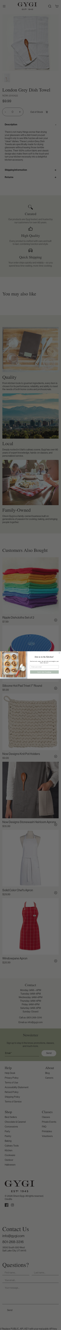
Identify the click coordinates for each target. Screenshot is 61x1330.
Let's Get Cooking (44, 672)
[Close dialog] (59, 653)
